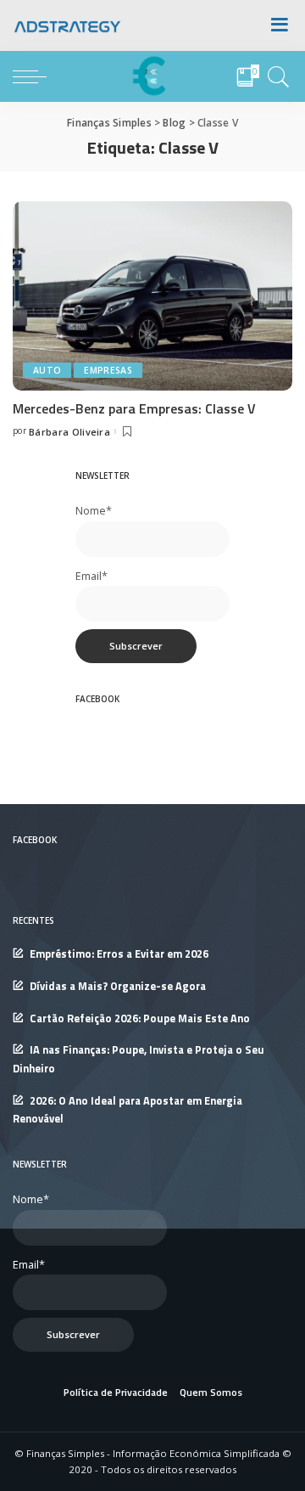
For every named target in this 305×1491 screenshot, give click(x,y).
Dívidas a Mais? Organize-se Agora (118, 986)
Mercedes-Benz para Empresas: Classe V (134, 408)
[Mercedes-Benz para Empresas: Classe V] (152, 294)
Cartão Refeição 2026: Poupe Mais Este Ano (140, 1018)
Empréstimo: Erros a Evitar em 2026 (119, 954)
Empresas (108, 370)
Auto (47, 370)
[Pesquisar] (275, 76)
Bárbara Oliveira (69, 431)
